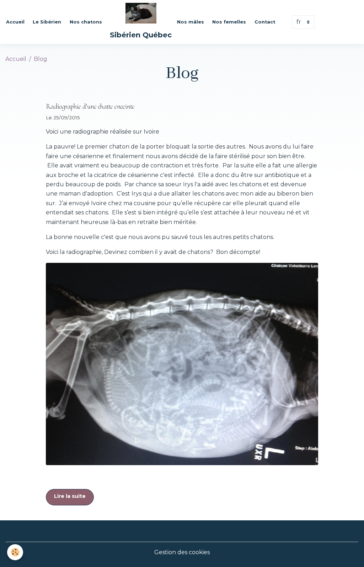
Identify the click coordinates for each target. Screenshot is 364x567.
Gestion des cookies (182, 552)
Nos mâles (190, 22)
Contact (265, 22)
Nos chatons (86, 22)
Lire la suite (70, 496)
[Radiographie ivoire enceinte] (182, 364)
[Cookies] (15, 552)
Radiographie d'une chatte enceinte (90, 106)
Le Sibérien (47, 22)
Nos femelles (229, 22)
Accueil (15, 22)
